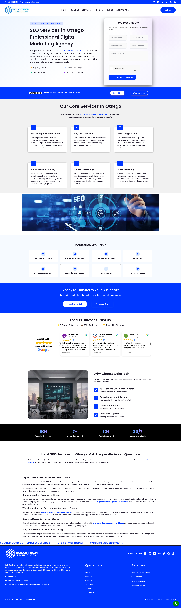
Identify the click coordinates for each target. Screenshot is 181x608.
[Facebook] (150, 2)
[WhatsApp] (175, 2)
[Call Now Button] (176, 603)
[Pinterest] (171, 2)
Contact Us (122, 10)
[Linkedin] (154, 553)
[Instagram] (154, 2)
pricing (100, 10)
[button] (150, 344)
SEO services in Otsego (69, 50)
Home (64, 10)
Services (86, 10)
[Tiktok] (173, 553)
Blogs (110, 10)
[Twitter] (166, 2)
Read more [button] (66, 353)
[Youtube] (158, 2)
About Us (74, 10)
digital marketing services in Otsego (94, 114)
